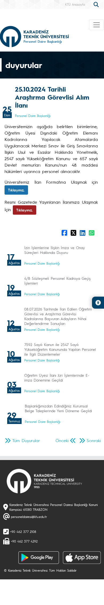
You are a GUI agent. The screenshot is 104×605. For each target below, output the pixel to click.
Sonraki (94, 440)
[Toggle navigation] (96, 24)
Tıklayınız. (16, 189)
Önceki (62, 440)
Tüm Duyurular (26, 440)
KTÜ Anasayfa (75, 4)
